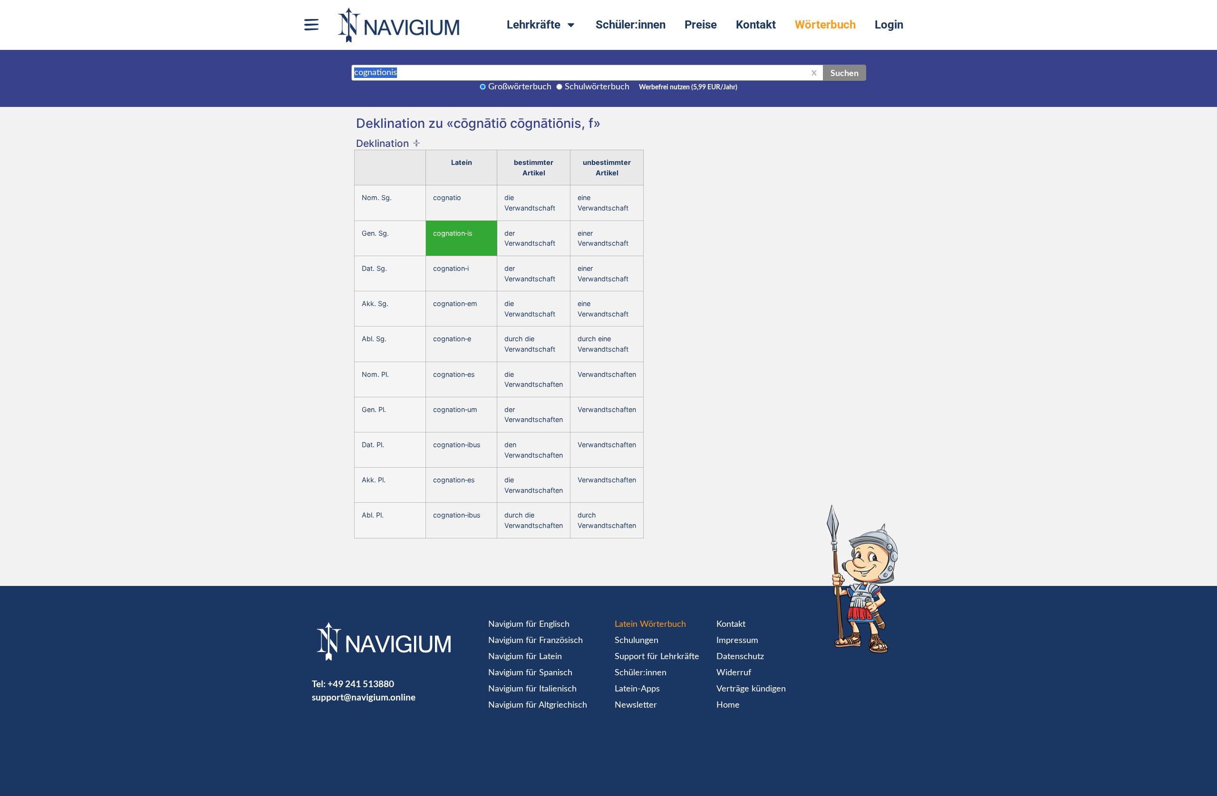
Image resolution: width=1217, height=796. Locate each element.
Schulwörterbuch (597, 87)
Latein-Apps (637, 689)
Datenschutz (740, 656)
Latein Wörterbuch (650, 624)
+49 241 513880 (361, 683)
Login (889, 24)
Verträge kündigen (751, 689)
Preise (701, 24)
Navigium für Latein (525, 656)
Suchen (845, 72)
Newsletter (636, 705)
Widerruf (733, 673)
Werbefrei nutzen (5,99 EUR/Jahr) (688, 87)
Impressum (737, 640)
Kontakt (756, 24)
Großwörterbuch (519, 87)
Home (728, 705)
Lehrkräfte (533, 24)
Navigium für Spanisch (530, 673)
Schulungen (636, 640)
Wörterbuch (825, 24)
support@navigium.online (363, 696)
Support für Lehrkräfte (657, 656)
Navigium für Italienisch (532, 689)
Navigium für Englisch (529, 624)
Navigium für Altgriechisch (537, 705)
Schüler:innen (631, 24)
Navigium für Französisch (535, 640)
